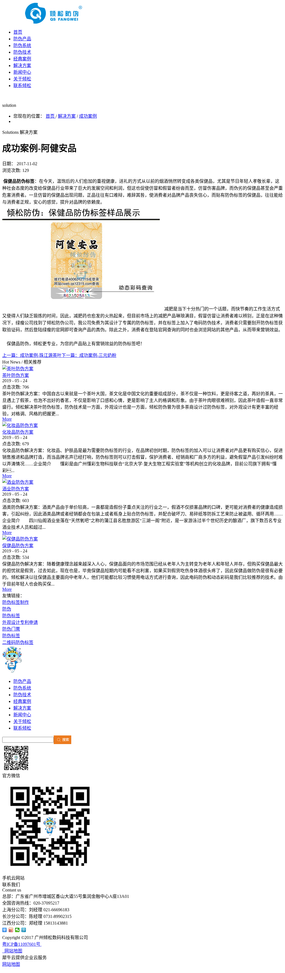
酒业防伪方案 (15, 489)
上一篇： (32, 355)
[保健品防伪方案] (20, 539)
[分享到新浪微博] (11, 930)
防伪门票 (11, 629)
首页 (17, 32)
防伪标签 (11, 615)
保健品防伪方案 (17, 545)
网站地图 (12, 951)
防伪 (6, 609)
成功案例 (88, 116)
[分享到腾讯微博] (23, 930)
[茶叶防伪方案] (17, 368)
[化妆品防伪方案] (20, 425)
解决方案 (67, 116)
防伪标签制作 (15, 602)
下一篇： (89, 355)
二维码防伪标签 (17, 642)
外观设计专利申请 (20, 622)
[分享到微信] (17, 930)
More (7, 419)
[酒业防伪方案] (17, 482)
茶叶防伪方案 (15, 375)
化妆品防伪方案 (17, 432)
